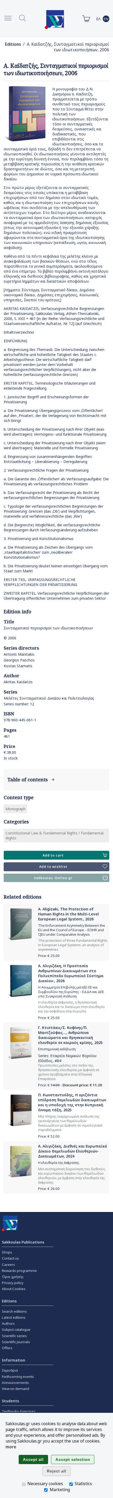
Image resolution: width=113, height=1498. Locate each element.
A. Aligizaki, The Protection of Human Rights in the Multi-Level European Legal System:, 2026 (68, 913)
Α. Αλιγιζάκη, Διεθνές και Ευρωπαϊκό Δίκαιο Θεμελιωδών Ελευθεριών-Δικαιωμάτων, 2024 (72, 1151)
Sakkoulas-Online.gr (53, 878)
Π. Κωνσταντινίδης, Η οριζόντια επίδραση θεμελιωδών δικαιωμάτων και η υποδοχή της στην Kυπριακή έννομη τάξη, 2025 (72, 1102)
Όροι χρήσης (13, 1276)
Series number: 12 (19, 703)
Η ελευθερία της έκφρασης (58, 1162)
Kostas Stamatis (18, 665)
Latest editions (13, 1317)
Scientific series (14, 1335)
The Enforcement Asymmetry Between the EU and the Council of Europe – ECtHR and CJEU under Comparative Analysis (71, 930)
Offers (7, 1348)
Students (10, 1400)
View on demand (15, 1388)
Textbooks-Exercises (18, 1411)
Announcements (15, 1382)
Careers (8, 1264)
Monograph (15, 808)
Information (13, 1360)
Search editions (14, 1311)
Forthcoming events (18, 1376)
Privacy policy (12, 1282)
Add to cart (53, 855)
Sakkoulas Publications (23, 1242)
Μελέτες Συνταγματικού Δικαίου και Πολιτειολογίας (49, 698)
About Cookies (13, 1288)
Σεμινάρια (10, 1370)
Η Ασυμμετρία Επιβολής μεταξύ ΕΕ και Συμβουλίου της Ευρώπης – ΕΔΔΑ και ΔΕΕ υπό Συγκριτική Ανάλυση (71, 991)
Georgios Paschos (19, 660)
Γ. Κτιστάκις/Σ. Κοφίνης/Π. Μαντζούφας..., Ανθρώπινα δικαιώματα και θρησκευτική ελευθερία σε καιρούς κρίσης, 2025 (70, 1035)
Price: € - (70, 1085)
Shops (7, 1252)
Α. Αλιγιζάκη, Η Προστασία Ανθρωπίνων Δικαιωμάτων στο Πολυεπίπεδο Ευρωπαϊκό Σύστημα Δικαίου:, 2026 (71, 973)
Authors (8, 1323)
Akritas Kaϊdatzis (18, 681)
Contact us (10, 1258)
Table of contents (30, 779)
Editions (13, 44)
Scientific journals (16, 1341)
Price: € (49, 955)
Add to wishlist (53, 866)
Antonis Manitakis (19, 654)
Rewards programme (19, 1270)
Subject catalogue (16, 1329)
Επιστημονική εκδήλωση (57, 1049)
